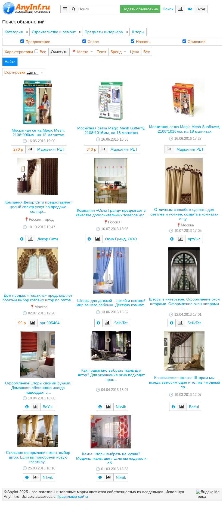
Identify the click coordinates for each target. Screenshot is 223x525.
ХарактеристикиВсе (25, 52)
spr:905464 (50, 323)
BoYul (47, 407)
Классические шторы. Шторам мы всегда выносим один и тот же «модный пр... (184, 382)
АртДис (194, 239)
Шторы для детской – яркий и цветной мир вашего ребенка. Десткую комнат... (111, 302)
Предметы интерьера (104, 32)
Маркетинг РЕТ (50, 149)
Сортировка (14, 72)
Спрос (93, 42)
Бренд (116, 52)
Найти (10, 61)
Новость (143, 42)
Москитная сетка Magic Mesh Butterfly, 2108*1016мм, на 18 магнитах (111, 130)
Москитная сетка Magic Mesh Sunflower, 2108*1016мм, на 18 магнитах (184, 129)
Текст (101, 52)
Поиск (168, 9)
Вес (146, 52)
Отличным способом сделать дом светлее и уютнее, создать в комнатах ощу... (184, 214)
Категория (14, 32)
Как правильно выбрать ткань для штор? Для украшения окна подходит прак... (111, 375)
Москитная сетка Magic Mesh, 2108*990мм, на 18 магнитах (38, 132)
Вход (200, 9)
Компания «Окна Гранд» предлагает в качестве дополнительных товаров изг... (111, 212)
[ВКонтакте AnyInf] (189, 9)
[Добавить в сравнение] (30, 149)
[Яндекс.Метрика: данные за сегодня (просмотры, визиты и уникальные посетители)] (208, 494)
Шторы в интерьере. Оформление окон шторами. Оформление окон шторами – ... (184, 304)
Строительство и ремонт (54, 32)
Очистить (59, 52)
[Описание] (22, 239)
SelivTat (121, 323)
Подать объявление (140, 9)
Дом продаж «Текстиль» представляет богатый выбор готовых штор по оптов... (38, 297)
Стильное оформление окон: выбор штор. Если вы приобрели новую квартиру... (38, 457)
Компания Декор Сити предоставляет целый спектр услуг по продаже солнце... (38, 207)
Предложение (38, 42)
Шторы (138, 32)
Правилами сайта (72, 496)
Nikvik (121, 407)
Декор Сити (48, 239)
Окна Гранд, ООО (121, 239)
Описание (197, 42)
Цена (134, 52)
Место (82, 52)
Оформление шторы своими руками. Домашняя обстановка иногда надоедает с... (38, 387)
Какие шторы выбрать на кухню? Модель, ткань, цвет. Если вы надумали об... (111, 458)
